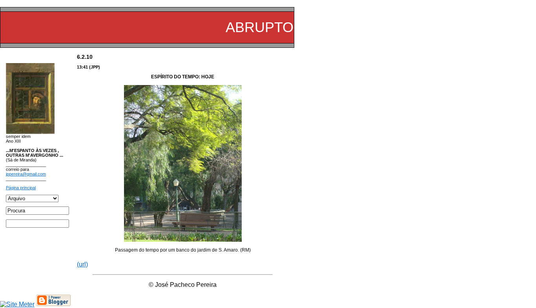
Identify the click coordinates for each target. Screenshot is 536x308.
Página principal (21, 187)
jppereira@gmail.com (26, 174)
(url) (82, 264)
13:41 (82, 67)
